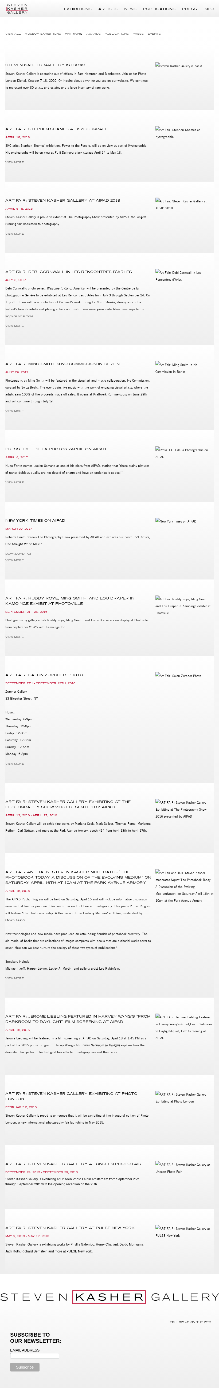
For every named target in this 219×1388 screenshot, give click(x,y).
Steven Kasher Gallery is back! (45, 65)
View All (13, 33)
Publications (159, 9)
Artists (108, 9)
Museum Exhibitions (43, 33)
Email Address (25, 1350)
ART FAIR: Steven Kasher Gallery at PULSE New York (70, 1228)
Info (209, 9)
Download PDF (18, 554)
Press (189, 9)
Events (154, 33)
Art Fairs (73, 33)
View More (14, 162)
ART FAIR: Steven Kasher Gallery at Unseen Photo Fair (73, 1164)
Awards (93, 33)
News (130, 9)
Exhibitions (78, 9)
